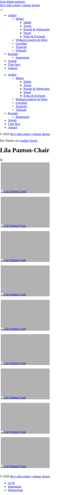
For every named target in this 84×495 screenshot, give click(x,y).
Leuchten (21, 43)
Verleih (12, 61)
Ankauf (12, 68)
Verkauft (21, 50)
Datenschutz (15, 490)
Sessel (27, 33)
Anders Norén (28, 140)
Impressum (22, 57)
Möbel (20, 18)
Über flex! (14, 64)
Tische (27, 26)
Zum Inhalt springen (12, 1)
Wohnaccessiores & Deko (31, 40)
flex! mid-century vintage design (20, 5)
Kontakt (13, 54)
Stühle (27, 22)
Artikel (12, 15)
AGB (11, 483)
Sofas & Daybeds (34, 36)
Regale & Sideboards (36, 29)
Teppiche (21, 47)
